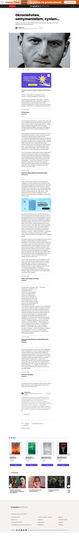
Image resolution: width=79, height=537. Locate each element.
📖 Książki (24, 425)
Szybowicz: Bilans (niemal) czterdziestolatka (34, 173)
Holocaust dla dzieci (27, 374)
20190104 (27, 428)
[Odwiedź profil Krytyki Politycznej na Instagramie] (19, 530)
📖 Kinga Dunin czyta (36, 423)
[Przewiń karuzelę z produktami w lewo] (10, 454)
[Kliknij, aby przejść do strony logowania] (71, 6)
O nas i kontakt (41, 522)
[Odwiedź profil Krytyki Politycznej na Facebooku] (17, 530)
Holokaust (27, 423)
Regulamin (60, 517)
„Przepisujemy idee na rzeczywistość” (19, 514)
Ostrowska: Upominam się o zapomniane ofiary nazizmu (35, 340)
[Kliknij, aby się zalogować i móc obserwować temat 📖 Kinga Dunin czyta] (42, 423)
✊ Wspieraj (60, 524)
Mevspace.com (57, 530)
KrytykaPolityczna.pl (15, 517)
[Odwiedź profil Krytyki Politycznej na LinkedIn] (26, 530)
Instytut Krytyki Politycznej (16, 522)
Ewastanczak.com (66, 530)
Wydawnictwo (14, 519)
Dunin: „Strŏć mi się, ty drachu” (30, 278)
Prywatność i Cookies (62, 519)
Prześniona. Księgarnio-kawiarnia (45, 517)
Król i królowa (25, 112)
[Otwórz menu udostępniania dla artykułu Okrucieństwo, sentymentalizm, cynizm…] (25, 70)
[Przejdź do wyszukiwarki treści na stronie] (6, 6)
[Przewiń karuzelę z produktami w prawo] (68, 454)
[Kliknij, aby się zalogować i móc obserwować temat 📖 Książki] (28, 425)
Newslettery (40, 519)
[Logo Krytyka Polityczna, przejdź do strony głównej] (39, 6)
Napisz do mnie (26, 414)
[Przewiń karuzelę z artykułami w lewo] (10, 486)
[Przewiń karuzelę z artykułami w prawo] (68, 486)
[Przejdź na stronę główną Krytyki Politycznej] (19, 507)
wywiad (30, 233)
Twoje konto (60, 522)
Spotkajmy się (41, 524)
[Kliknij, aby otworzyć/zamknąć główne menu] (2, 6)
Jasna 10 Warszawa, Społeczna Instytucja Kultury (21, 524)
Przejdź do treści (5, 1)
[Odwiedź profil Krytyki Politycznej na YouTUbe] (23, 530)
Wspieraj (13, 6)
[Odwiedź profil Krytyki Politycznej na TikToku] (21, 530)
